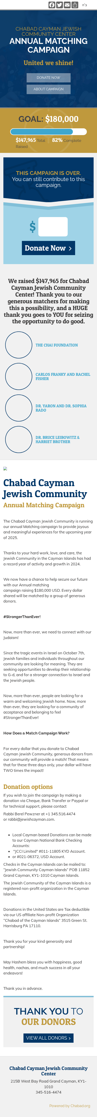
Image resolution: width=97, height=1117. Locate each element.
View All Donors (47, 1038)
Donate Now (46, 247)
